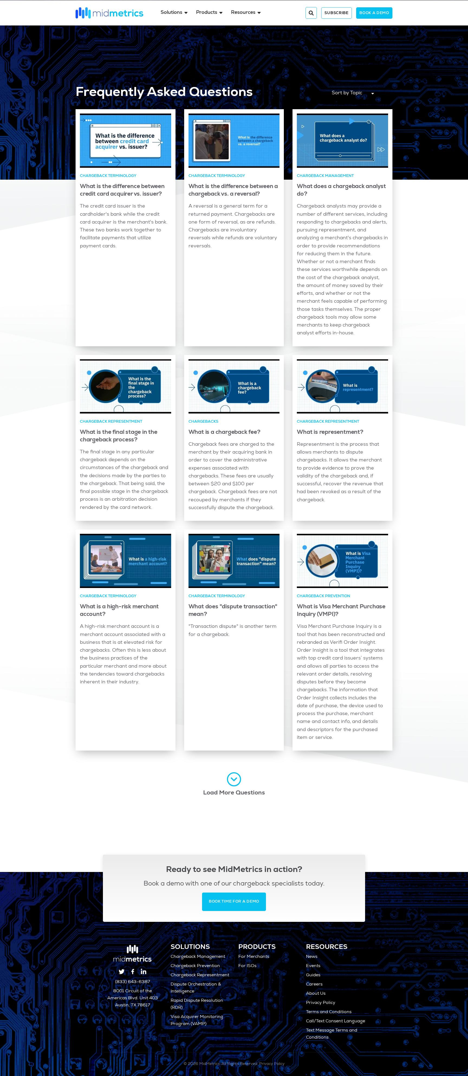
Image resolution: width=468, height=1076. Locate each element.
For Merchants (253, 957)
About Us (316, 994)
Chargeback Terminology (108, 176)
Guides (313, 975)
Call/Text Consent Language (335, 1021)
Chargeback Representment (111, 422)
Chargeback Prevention (323, 596)
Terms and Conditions (329, 1012)
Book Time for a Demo (234, 902)
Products (206, 12)
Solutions (171, 12)
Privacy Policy (320, 1003)
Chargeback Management (325, 176)
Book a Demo (374, 13)
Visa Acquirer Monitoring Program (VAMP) (197, 1020)
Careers (314, 985)
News (311, 957)
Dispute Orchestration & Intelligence (196, 988)
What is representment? (330, 432)
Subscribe (336, 13)
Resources (243, 12)
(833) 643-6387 (132, 982)
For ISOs (247, 966)
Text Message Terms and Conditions (331, 1034)
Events (313, 966)
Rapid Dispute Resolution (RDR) (197, 1004)
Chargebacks (203, 422)
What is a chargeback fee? (224, 432)
